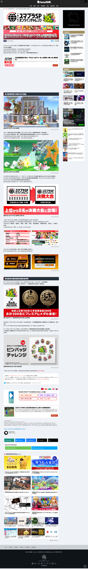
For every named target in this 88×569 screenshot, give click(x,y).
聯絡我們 (16, 547)
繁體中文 (83, 1)
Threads (41, 440)
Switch (24, 429)
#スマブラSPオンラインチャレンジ (15, 375)
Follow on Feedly (11, 448)
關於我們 (11, 547)
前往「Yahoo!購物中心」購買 (47, 395)
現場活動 (43, 6)
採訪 (57, 6)
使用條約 (21, 547)
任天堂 (10, 429)
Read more (54, 415)
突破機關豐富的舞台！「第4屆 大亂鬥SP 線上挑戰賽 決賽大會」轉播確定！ (31, 61)
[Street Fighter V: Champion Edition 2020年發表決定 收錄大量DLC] (68, 86)
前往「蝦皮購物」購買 (26, 395)
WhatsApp (8, 440)
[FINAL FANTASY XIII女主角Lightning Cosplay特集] (79, 98)
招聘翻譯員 (34, 547)
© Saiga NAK (44, 565)
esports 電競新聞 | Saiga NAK (44, 560)
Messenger (19, 440)
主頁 (31, 6)
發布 (38, 6)
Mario (6, 429)
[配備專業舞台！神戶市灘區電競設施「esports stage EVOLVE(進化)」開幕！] (68, 98)
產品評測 (52, 6)
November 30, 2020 (37, 382)
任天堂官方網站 (56, 129)
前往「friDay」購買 (45, 398)
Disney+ (56, 540)
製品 (48, 6)
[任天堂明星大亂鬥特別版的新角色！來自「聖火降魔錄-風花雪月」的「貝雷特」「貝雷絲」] (68, 74)
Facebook (30, 440)
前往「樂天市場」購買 (26, 398)
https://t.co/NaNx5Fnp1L (43, 379)
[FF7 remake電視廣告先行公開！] (79, 86)
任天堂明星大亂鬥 (17, 429)
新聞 (34, 6)
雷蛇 (52, 540)
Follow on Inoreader (38, 448)
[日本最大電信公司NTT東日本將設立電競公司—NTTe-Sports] (79, 74)
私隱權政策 (28, 547)
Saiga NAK (44, 2)
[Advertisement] (31, 81)
